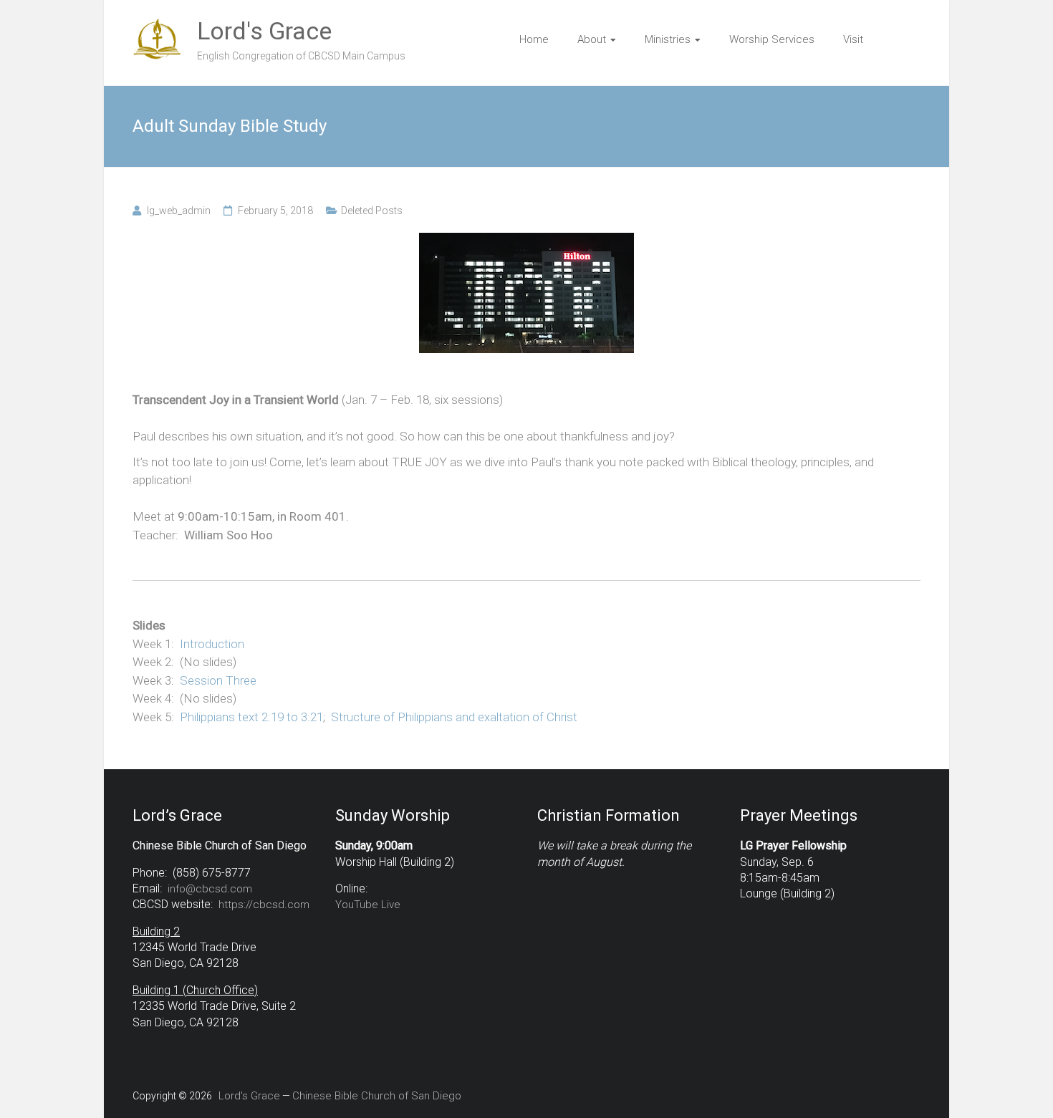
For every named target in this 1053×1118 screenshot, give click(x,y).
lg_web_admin (179, 210)
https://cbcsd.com (263, 904)
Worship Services (771, 39)
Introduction (212, 644)
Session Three (218, 680)
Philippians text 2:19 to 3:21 (251, 717)
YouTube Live (367, 904)
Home (534, 39)
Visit (853, 39)
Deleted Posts (372, 210)
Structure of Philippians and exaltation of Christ (454, 717)
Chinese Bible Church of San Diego (376, 1095)
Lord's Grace (264, 30)
